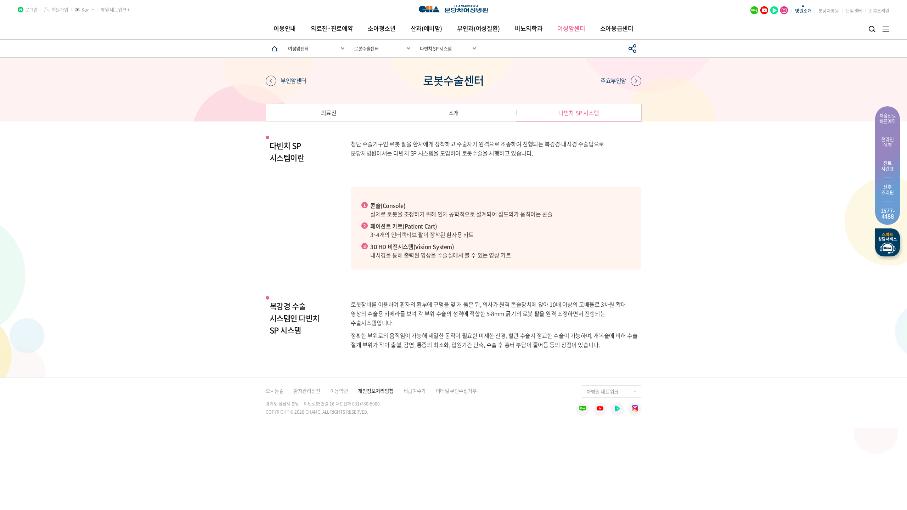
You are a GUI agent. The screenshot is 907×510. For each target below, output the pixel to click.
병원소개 (803, 10)
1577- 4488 (887, 213)
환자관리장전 (306, 390)
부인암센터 (293, 80)
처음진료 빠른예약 (887, 118)
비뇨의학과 (528, 28)
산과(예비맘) (427, 28)
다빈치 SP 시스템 (578, 112)
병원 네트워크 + (115, 9)
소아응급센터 (616, 28)
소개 (454, 112)
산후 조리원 (887, 189)
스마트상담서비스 (887, 242)
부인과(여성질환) (478, 28)
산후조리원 (879, 10)
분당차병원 (828, 10)
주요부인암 (613, 80)
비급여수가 (415, 390)
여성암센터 (571, 28)
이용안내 (285, 28)
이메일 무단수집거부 (456, 390)
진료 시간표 (887, 165)
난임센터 (854, 10)
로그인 (31, 9)
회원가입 (60, 9)
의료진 (329, 112)
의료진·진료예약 (332, 28)
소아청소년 (381, 28)
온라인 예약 (887, 142)
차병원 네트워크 (602, 391)
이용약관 (339, 390)
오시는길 (274, 390)
